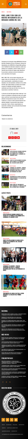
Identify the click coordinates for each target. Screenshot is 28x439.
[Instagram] (12, 137)
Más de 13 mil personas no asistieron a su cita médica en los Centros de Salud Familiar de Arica (13, 330)
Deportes (6, 291)
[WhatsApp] (21, 52)
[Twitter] (11, 52)
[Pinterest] (16, 52)
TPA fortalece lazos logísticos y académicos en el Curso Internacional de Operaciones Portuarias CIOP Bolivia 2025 (14, 373)
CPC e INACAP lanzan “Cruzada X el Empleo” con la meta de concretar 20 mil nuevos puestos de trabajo (13, 325)
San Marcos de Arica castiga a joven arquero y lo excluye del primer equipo (18, 178)
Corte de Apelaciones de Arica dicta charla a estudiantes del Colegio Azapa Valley (18, 161)
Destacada (13, 149)
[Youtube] (18, 137)
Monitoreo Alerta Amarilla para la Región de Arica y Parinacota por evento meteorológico (14, 315)
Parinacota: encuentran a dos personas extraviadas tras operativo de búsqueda (12, 318)
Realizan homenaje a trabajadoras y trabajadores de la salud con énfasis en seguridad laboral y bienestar (11, 362)
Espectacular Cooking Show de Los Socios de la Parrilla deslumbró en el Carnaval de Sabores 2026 (18, 153)
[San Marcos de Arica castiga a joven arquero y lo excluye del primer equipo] (5, 177)
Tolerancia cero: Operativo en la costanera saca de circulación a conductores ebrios (13, 366)
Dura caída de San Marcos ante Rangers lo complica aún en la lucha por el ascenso (18, 186)
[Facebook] (7, 52)
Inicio (3, 12)
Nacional (9, 12)
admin (16, 133)
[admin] (12, 133)
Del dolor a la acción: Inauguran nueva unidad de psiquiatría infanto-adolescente (14, 369)
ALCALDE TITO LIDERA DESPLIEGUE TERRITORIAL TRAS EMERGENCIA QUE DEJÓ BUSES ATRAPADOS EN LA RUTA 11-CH (14, 321)
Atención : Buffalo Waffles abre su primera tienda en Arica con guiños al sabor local (14, 377)
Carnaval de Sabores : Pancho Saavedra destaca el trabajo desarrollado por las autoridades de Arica (18, 169)
